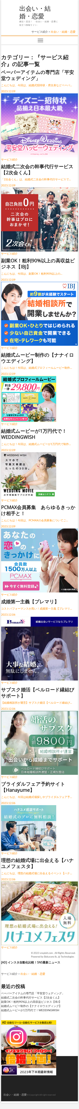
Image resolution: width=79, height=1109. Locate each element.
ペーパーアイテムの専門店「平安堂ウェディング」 (32, 993)
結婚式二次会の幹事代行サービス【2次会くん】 (31, 997)
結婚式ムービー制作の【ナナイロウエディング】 (31, 1006)
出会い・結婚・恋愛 (35, 12)
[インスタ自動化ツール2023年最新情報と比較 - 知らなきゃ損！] (28, 1021)
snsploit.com (46, 952)
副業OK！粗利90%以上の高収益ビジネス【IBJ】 (31, 1001)
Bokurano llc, (51, 956)
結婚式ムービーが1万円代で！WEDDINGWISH (30, 1010)
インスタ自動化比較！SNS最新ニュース (34, 962)
